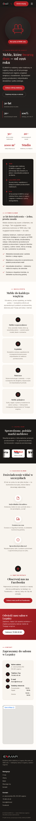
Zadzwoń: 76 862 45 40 (13, 632)
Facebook (6, 805)
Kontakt (5, 787)
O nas (4, 775)
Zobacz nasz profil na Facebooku (18, 600)
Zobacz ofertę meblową (13, 88)
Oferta (5, 778)
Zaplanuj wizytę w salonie (14, 94)
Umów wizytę (21, 4)
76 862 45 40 (15, 675)
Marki (4, 781)
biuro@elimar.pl (16, 682)
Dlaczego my (7, 784)
